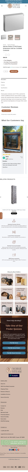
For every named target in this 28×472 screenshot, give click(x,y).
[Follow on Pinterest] (15, 450)
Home (4, 44)
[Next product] (6, 55)
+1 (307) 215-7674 (5, 430)
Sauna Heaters (11, 44)
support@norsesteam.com (7, 434)
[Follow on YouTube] (18, 450)
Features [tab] (3, 82)
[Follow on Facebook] (9, 450)
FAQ (2, 410)
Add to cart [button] (14, 213)
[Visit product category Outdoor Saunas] (7, 279)
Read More (5, 167)
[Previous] (3, 23)
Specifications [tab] (4, 87)
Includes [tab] (3, 85)
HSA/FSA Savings (5, 421)
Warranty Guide (4, 412)
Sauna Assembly (5, 416)
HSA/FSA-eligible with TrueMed (14, 2)
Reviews (3, 408)
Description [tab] (3, 79)
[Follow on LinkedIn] (16, 450)
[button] (2, 5)
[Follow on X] (13, 450)
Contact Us (3, 405)
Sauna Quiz (3, 418)
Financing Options (5, 414)
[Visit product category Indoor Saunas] (21, 279)
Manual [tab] (2, 90)
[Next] (25, 23)
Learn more (24, 67)
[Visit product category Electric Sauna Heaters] (7, 308)
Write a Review (6, 110)
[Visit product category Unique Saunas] (7, 294)
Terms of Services (10, 453)
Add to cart (14, 71)
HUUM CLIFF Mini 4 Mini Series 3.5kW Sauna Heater (14, 209)
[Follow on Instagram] (11, 450)
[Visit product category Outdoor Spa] (21, 294)
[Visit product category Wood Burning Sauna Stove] (21, 308)
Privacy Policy (3, 453)
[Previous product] (9, 55)
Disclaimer (17, 453)
